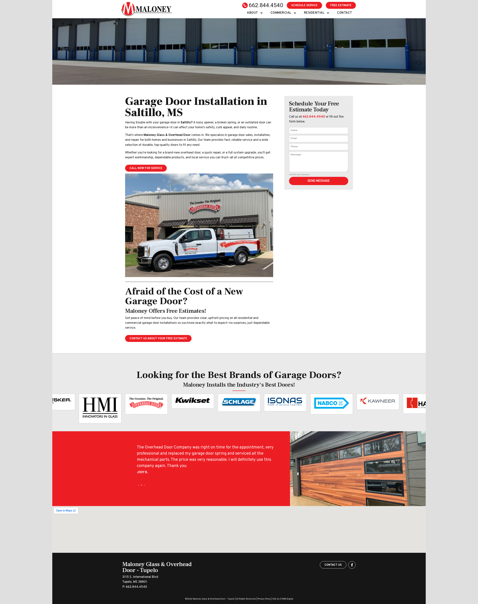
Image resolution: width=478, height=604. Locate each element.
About (252, 13)
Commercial (281, 13)
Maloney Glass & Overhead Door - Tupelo (157, 567)
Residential (314, 13)
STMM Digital (286, 599)
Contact (344, 13)
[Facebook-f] (352, 565)
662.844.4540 (266, 5)
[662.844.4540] (245, 5)
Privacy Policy (264, 599)
